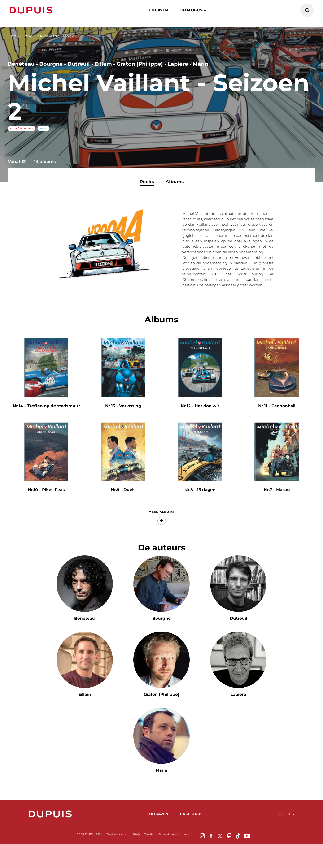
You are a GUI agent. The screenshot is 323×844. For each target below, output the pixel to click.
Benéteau (21, 64)
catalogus (190, 10)
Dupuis (32, 10)
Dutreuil (78, 64)
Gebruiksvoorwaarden (175, 834)
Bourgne (51, 64)
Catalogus (29, 36)
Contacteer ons (117, 834)
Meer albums (161, 512)
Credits (149, 834)
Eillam (103, 64)
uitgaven (158, 814)
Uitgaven (158, 10)
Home (14, 36)
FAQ (136, 834)
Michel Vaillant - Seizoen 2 (57, 36)
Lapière (178, 64)
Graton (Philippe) (140, 64)
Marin (200, 64)
